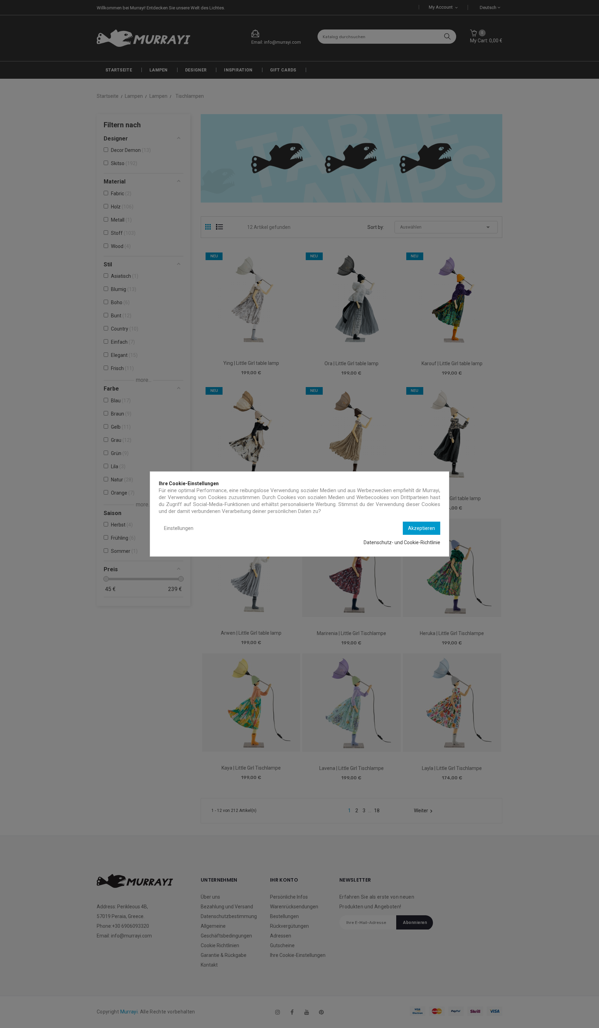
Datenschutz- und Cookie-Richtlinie (402, 542)
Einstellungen (178, 528)
